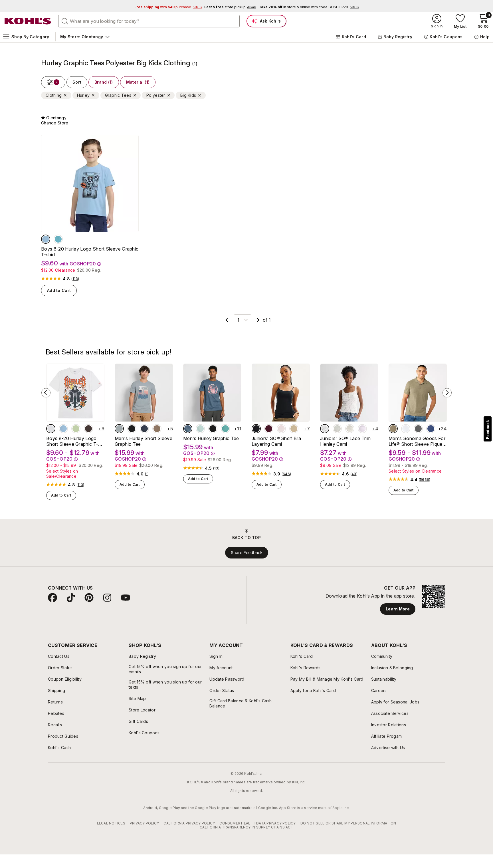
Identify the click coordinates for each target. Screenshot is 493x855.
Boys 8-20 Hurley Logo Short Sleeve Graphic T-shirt (89, 251)
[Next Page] (258, 319)
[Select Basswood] (293, 428)
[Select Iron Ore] (144, 428)
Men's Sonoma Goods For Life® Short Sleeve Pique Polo (417, 441)
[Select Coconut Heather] (337, 428)
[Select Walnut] (156, 428)
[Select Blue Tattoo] (58, 239)
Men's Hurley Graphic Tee (211, 438)
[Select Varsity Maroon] (268, 428)
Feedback (487, 429)
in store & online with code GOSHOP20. (309, 7)
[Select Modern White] (405, 428)
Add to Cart (59, 290)
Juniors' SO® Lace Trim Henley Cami (345, 441)
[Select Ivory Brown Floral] (324, 428)
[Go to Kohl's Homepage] (28, 21)
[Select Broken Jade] (225, 428)
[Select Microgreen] (75, 428)
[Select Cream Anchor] (349, 428)
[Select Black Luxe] (256, 428)
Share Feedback (246, 552)
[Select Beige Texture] (393, 428)
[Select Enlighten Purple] (362, 428)
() (75, 279)
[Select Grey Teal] (187, 428)
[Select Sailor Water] (430, 428)
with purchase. (168, 7)
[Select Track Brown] (88, 428)
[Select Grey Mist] (119, 428)
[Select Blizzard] (200, 428)
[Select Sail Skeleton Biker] (50, 428)
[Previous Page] (226, 319)
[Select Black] (131, 428)
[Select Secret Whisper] (281, 428)
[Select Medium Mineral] (418, 428)
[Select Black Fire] (212, 428)
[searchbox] (149, 21)
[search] (65, 20)
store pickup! (230, 7)
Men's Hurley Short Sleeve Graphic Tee (143, 441)
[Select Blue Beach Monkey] (45, 239)
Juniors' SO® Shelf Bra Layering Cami (276, 441)
